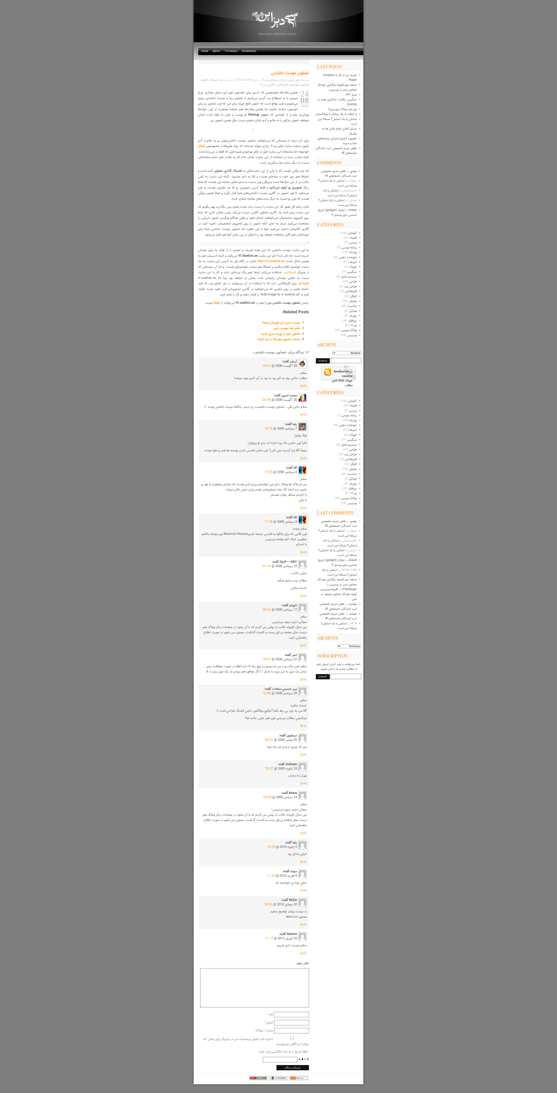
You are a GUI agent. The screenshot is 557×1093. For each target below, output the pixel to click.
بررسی (353, 242)
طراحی (353, 281)
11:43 (271, 875)
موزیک (353, 315)
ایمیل (269, 1022)
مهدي (353, 171)
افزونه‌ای (303, 283)
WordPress (249, 51)
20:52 (267, 609)
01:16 (267, 566)
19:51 (267, 366)
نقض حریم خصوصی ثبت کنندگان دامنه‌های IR (339, 174)
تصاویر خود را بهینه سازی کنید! (280, 334)
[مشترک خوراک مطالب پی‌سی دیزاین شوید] (338, 374)
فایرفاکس (351, 291)
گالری (271, 85)
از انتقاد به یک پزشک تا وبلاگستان (336, 114)
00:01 (269, 740)
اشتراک (213, 80)
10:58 (267, 693)
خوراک (353, 267)
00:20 (267, 797)
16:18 (268, 428)
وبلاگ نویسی (349, 330)
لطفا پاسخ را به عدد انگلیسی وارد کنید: (283, 1051)
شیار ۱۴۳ (351, 95)
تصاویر (305, 85)
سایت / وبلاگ (264, 1030)
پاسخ (303, 385)
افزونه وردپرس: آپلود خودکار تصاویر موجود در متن (338, 594)
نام (271, 1014)
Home (204, 51)
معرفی (353, 301)
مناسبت (352, 306)
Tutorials (231, 51)
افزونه (353, 238)
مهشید (353, 604)
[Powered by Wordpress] (278, 1080)
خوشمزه (294, 85)
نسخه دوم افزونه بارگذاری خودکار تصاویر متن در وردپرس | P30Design (337, 584)
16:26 (268, 904)
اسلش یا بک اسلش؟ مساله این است (340, 193)
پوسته (353, 252)
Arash (353, 210)
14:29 (271, 847)
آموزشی (352, 233)
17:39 (268, 521)
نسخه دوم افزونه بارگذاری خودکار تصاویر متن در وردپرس (337, 87)
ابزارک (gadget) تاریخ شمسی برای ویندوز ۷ (337, 212)
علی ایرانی (294, 80)
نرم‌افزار (352, 320)
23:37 (269, 768)
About (216, 51)
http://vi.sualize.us (271, 261)
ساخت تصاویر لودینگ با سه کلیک (278, 339)
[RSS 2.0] (299, 1080)
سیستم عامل (349, 277)
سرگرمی (352, 272)
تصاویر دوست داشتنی (290, 73)
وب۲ (354, 325)
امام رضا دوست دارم (287, 328)
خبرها (353, 262)
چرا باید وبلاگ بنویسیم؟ (342, 109)
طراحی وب (350, 286)
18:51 (267, 659)
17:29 (268, 472)
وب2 (265, 80)
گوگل (353, 296)
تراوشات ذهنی (348, 257)
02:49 (267, 400)
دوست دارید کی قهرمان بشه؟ (281, 322)
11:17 (269, 938)
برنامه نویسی (349, 247)
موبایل (353, 311)
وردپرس (352, 335)
